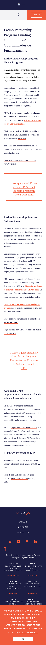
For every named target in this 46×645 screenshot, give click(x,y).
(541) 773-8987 (32, 593)
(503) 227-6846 (13, 575)
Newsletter (23, 532)
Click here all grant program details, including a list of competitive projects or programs (21, 102)
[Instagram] (10, 541)
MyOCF (36, 15)
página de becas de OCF (21, 438)
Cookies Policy (28, 632)
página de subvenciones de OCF (24, 427)
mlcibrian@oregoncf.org (20, 464)
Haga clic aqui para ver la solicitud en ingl (21, 297)
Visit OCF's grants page (13, 406)
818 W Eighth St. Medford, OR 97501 (32, 583)
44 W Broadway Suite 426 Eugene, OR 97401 (13, 585)
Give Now (23, 527)
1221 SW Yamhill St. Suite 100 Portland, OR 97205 (13, 567)
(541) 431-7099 (13, 593)
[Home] (23, 5)
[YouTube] (27, 541)
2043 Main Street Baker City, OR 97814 (33, 601)
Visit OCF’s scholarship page (27, 413)
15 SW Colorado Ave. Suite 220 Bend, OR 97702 (32, 567)
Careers (23, 522)
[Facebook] (18, 541)
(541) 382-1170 (32, 575)
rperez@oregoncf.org (19, 478)
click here (22, 138)
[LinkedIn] (35, 541)
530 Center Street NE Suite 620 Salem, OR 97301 (13, 602)
